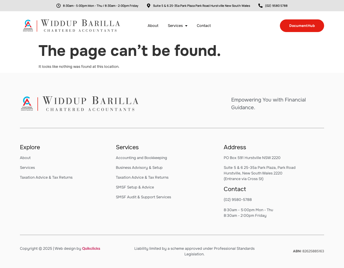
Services (175, 25)
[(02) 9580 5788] (260, 6)
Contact (204, 25)
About (153, 25)
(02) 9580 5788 (276, 6)
